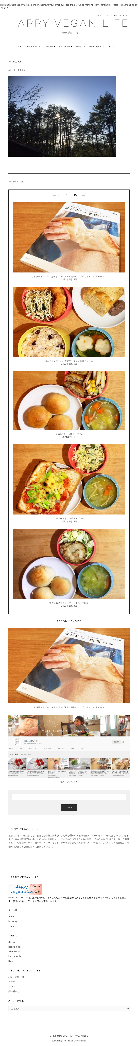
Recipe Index (34, 46)
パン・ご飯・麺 (16, 976)
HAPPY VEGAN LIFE (69, 23)
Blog (112, 46)
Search (69, 807)
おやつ (11, 986)
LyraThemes (80, 1040)
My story (112, 15)
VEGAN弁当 (65, 46)
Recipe (50, 46)
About (99, 15)
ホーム (20, 46)
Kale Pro (66, 1040)
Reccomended (97, 46)
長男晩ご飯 (80, 46)
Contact (125, 15)
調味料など (13, 991)
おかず (11, 981)
